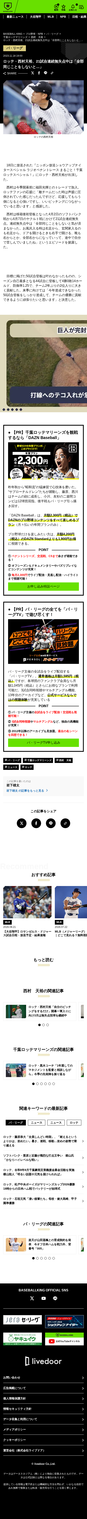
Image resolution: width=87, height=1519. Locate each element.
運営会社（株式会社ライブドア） (24, 1450)
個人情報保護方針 (14, 1398)
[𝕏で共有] (32, 73)
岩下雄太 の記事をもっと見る (25, 790)
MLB (51, 16)
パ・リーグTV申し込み (43, 742)
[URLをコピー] (52, 73)
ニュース (12, 767)
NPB (63, 16)
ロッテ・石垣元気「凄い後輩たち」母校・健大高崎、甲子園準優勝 (40, 1201)
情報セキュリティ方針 (17, 1408)
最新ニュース (15, 16)
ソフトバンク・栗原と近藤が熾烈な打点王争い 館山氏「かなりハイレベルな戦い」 (38, 1157)
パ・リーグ (13, 760)
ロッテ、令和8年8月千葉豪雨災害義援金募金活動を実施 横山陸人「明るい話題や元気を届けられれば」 (40, 1172)
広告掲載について (14, 1388)
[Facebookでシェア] (39, 73)
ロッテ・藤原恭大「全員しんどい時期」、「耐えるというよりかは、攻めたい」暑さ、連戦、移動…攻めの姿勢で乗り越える (40, 1141)
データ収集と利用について (20, 1419)
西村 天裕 (64, 760)
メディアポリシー (14, 1429)
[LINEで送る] (45, 73)
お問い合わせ (11, 1377)
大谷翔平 (35, 16)
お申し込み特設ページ (43, 586)
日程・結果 (79, 16)
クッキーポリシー (14, 1439)
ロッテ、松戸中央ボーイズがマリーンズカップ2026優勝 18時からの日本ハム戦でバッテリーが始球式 (40, 1186)
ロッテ (28, 767)
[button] (39, 1025)
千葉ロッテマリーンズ (39, 760)
